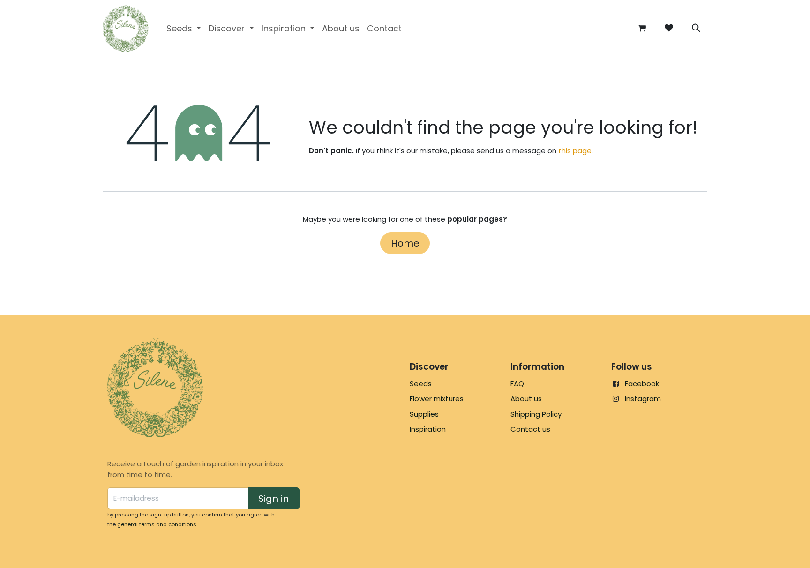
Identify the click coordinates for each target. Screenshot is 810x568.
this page (575, 151)
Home (405, 243)
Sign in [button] (273, 498)
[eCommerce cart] (641, 28)
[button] (696, 28)
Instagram (643, 399)
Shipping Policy (536, 414)
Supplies (424, 414)
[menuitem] (184, 28)
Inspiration (428, 429)
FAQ (517, 384)
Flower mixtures (437, 399)
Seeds (421, 384)
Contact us (530, 429)
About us (526, 399)
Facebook (642, 384)
